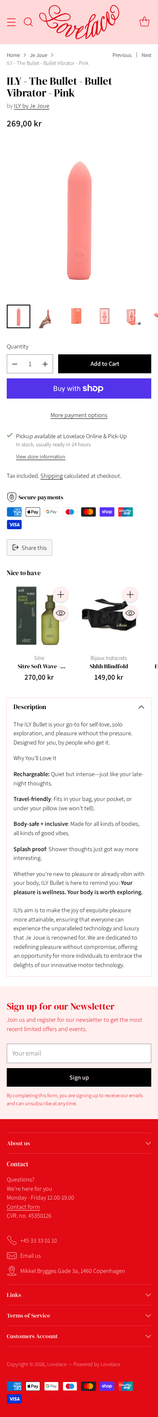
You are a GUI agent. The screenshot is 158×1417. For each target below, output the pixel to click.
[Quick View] (60, 613)
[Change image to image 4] (104, 316)
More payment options (79, 415)
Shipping (51, 475)
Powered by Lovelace (96, 1364)
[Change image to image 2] (47, 316)
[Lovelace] (79, 22)
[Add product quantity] (45, 364)
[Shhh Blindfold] (109, 616)
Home (13, 55)
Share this (34, 548)
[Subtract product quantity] (14, 364)
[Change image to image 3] (76, 316)
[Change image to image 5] (133, 316)
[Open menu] (11, 22)
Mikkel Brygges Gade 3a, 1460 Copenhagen (72, 1271)
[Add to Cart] (60, 594)
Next (146, 55)
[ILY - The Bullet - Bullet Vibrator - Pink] (79, 219)
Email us (30, 1255)
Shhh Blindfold (109, 666)
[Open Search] (28, 22)
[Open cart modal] (144, 22)
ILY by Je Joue (31, 106)
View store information (40, 456)
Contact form (23, 1207)
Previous (121, 55)
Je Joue (38, 55)
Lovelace (57, 1364)
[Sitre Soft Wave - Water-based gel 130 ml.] (39, 616)
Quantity (17, 346)
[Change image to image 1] (18, 316)
